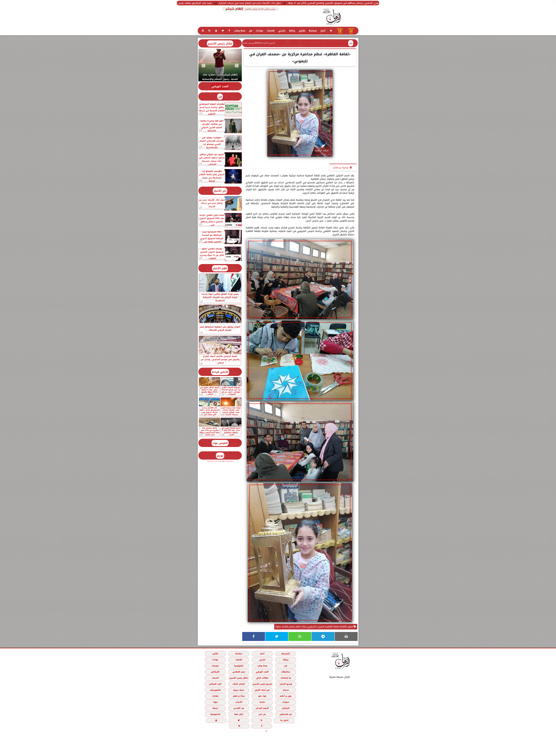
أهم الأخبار (220, 268)
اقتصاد (271, 30)
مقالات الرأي (262, 678)
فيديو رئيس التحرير (262, 684)
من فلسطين (285, 714)
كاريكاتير (215, 672)
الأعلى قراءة (220, 372)
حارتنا (262, 702)
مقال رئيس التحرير (220, 43)
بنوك (215, 702)
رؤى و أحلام (285, 696)
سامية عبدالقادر (341, 167)
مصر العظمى (238, 672)
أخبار (322, 30)
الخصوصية (215, 714)
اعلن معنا (238, 714)
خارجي (281, 30)
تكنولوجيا (238, 666)
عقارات (215, 696)
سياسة (313, 30)
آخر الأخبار (220, 191)
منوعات (215, 666)
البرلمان (285, 708)
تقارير (302, 30)
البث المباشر (215, 684)
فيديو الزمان (285, 684)
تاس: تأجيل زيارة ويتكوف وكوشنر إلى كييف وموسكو (193, 3)
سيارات (285, 702)
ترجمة (215, 708)
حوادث (259, 30)
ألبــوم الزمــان (262, 708)
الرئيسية (285, 654)
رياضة (292, 30)
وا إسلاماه (285, 678)
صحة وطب (239, 30)
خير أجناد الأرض (262, 690)
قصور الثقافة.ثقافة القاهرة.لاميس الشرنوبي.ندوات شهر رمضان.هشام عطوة (314, 626)
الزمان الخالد (238, 684)
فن (250, 30)
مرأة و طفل (239, 696)
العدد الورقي (220, 86)
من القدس (238, 708)
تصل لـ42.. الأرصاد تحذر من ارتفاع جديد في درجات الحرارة (360, 3)
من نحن (262, 714)
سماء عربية (238, 690)
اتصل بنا (284, 720)
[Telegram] (323, 636)
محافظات (285, 672)
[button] (236, 65)
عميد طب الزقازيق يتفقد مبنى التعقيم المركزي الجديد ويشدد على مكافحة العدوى (276, 3)
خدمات (285, 690)
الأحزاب (238, 702)
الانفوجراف (215, 690)
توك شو (262, 696)
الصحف (215, 678)
